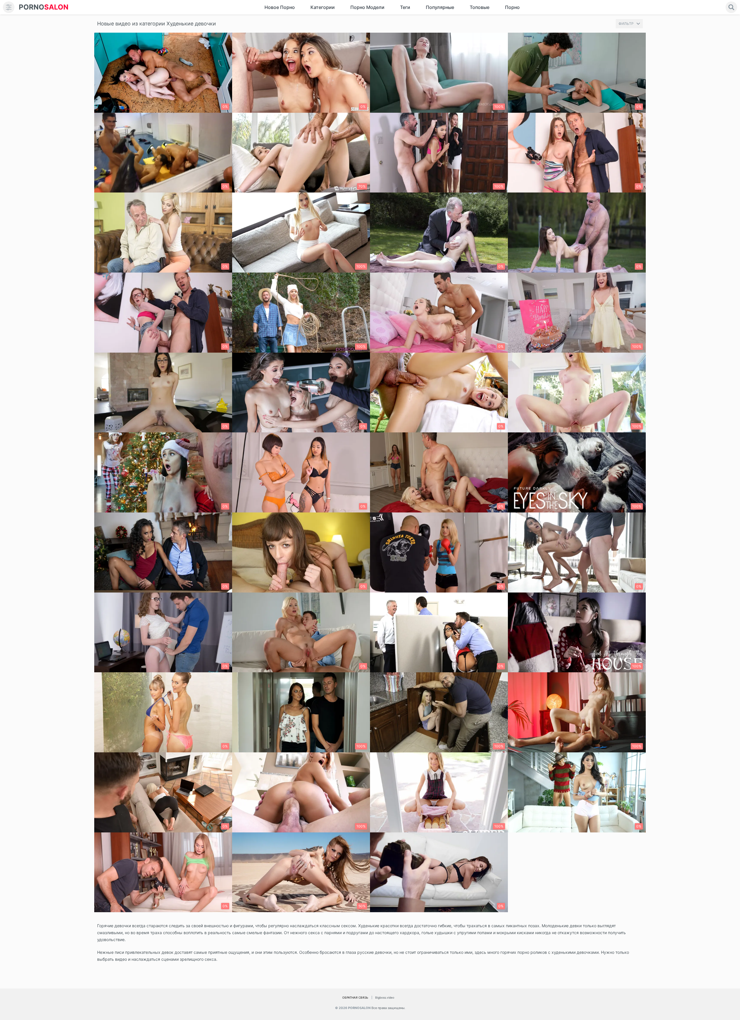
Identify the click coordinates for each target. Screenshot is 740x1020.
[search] (731, 7)
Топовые (479, 7)
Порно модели (367, 7)
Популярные (440, 7)
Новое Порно (279, 7)
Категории (322, 7)
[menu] (8, 7)
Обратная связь (355, 997)
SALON (44, 7)
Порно (512, 7)
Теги (405, 7)
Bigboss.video (384, 997)
